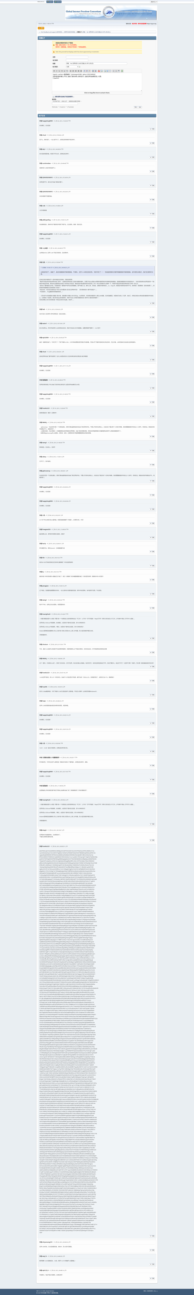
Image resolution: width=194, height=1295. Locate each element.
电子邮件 (55, 60)
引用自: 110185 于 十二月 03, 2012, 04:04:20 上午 (55, 267)
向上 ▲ (156, 1291)
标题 (54, 63)
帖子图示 (55, 67)
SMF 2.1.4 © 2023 (40, 1291)
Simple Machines (50, 1291)
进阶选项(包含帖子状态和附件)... (64, 97)
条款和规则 (150, 1291)
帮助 (145, 1291)
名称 (54, 57)
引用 (153, 129)
